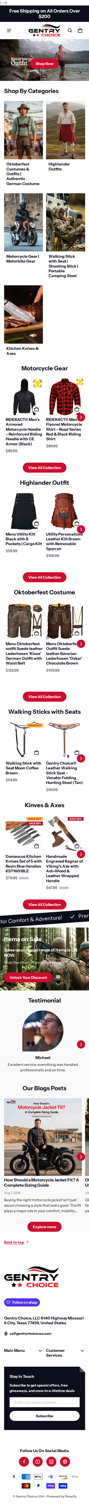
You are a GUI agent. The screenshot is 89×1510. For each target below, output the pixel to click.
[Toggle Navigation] (9, 31)
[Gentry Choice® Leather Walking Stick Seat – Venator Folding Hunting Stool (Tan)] (65, 740)
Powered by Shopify (61, 1496)
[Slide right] (80, 72)
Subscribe (44, 1416)
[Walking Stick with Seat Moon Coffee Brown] (24, 740)
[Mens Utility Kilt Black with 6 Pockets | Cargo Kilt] (24, 511)
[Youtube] (38, 1462)
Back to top (14, 1242)
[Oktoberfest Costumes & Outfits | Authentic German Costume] (23, 144)
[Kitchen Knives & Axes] (23, 321)
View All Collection (44, 467)
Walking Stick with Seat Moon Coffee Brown (23, 768)
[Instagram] (51, 1462)
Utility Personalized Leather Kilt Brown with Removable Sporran (64, 541)
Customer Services (55, 1353)
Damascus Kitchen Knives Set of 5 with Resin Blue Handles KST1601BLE (24, 863)
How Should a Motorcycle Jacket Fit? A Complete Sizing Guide (41, 1183)
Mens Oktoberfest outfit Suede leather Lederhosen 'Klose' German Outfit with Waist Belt (24, 653)
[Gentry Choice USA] (44, 30)
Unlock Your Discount (28, 977)
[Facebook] (24, 1462)
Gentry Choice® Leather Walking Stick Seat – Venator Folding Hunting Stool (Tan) (64, 773)
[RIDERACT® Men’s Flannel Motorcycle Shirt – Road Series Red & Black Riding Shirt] (65, 397)
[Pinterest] (65, 1462)
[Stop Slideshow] (41, 72)
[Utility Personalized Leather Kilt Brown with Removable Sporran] (65, 511)
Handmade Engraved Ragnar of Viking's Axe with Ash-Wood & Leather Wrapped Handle (64, 868)
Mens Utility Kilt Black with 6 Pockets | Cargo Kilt (24, 539)
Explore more (44, 1226)
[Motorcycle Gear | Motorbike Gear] (23, 237)
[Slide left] (9, 72)
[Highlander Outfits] (65, 144)
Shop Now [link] (44, 63)
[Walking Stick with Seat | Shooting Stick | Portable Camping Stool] (65, 237)
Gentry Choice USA (30, 1496)
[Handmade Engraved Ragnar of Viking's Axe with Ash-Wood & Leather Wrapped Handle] (65, 834)
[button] (70, 31)
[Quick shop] (36, 409)
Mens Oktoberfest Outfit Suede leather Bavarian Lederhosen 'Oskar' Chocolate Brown (64, 653)
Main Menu (14, 1350)
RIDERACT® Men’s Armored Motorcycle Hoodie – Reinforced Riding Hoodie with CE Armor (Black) (24, 431)
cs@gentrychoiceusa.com (30, 1333)
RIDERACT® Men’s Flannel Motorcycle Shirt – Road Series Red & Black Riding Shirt (64, 429)
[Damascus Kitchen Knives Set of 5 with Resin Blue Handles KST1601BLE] (24, 834)
